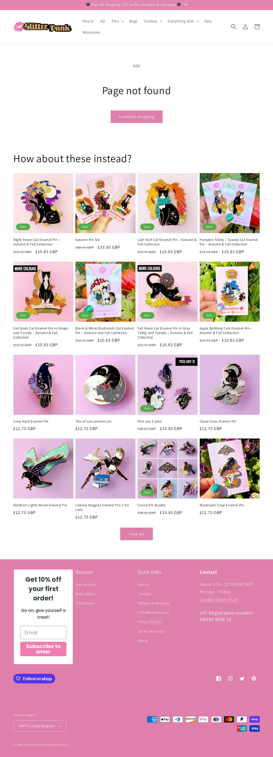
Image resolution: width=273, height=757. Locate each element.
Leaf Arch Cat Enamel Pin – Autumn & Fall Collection (167, 242)
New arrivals (86, 584)
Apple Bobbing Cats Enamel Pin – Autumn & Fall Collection (226, 330)
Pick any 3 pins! (150, 421)
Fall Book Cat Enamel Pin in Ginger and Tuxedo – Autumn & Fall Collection (40, 333)
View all (136, 533)
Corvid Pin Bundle (152, 505)
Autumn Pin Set (87, 240)
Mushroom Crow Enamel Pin (222, 505)
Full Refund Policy (153, 612)
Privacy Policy (149, 621)
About (143, 640)
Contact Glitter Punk (219, 599)
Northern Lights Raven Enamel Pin (40, 505)
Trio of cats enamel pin (93, 421)
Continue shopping (137, 116)
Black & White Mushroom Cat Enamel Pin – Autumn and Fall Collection (104, 330)
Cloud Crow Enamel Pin (218, 421)
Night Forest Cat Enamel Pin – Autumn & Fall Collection (36, 242)
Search (143, 584)
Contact (144, 593)
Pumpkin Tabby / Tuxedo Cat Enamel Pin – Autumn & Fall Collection (229, 242)
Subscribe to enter (43, 649)
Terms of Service (152, 631)
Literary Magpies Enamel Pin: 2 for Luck (102, 507)
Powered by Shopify (55, 745)
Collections (85, 603)
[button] (117, 21)
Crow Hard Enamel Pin (31, 421)
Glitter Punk (32, 745)
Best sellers (85, 593)
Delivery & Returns (153, 603)
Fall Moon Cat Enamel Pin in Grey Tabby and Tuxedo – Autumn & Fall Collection (165, 333)
